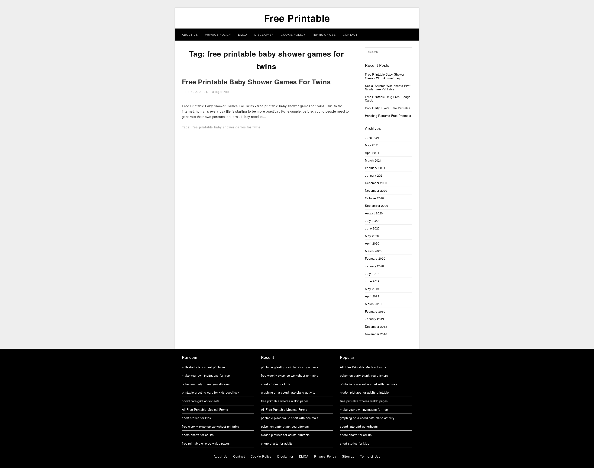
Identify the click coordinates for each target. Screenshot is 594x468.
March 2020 (373, 251)
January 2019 (374, 319)
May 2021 (372, 145)
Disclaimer (264, 34)
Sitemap (348, 456)
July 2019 (372, 273)
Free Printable (297, 18)
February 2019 (375, 311)
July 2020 (372, 220)
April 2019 (372, 296)
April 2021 (372, 152)
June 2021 (372, 137)
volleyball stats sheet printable (203, 367)
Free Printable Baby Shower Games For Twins (256, 81)
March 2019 (373, 304)
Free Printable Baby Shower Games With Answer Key (384, 76)
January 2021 (374, 175)
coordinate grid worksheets (201, 401)
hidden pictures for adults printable (285, 435)
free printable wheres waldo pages (206, 443)
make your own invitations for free (206, 375)
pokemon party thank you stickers (206, 384)
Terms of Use (324, 34)
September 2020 (376, 205)
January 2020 (374, 266)
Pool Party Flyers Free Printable (387, 108)
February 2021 (375, 168)
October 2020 (374, 198)
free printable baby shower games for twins (226, 127)
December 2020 (376, 183)
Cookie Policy (293, 34)
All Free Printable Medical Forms (205, 409)
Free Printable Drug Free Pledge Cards (387, 99)
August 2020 (374, 213)
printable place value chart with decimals (289, 418)
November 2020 (376, 190)
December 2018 (376, 326)
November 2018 (376, 334)
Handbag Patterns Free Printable (388, 115)
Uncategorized (217, 91)
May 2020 (372, 236)
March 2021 (373, 160)
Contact (350, 34)
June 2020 (372, 228)
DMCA (242, 34)
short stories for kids (196, 418)
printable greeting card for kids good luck (210, 392)
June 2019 (372, 281)
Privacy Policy (218, 34)
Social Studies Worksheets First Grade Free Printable (387, 87)
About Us (190, 34)
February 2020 (375, 258)
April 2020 (372, 243)
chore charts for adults (198, 435)
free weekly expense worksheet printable (210, 426)
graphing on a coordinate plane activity (288, 392)
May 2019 (372, 289)
